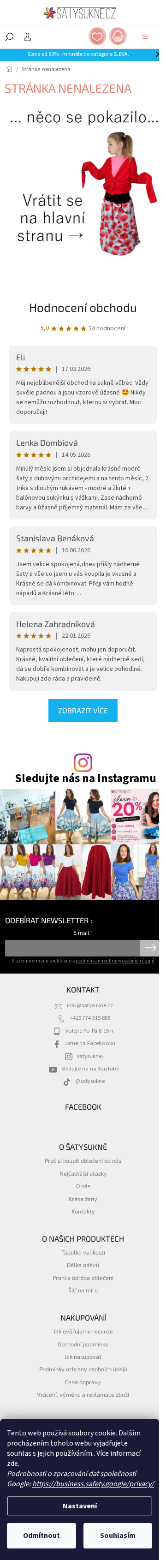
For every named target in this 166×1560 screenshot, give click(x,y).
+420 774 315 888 (90, 1018)
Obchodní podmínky (83, 1344)
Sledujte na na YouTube (90, 1068)
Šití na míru (83, 1290)
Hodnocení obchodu (83, 307)
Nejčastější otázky (83, 1173)
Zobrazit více (83, 710)
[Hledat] (9, 37)
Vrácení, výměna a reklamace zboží (83, 1394)
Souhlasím (118, 1535)
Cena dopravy (83, 1382)
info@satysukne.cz (90, 1005)
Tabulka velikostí (83, 1252)
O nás (83, 1185)
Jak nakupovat (83, 1356)
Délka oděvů (83, 1264)
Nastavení (80, 1506)
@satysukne (90, 1081)
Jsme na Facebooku (90, 1043)
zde (12, 1463)
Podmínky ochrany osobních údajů (83, 1369)
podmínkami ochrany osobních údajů (115, 960)
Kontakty (83, 1211)
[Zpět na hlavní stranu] (83, 180)
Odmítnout (41, 1535)
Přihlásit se (150, 948)
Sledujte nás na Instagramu (85, 778)
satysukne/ (90, 1056)
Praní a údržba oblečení (83, 1277)
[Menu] (145, 37)
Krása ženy (83, 1198)
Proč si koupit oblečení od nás (83, 1160)
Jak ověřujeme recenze (83, 1331)
